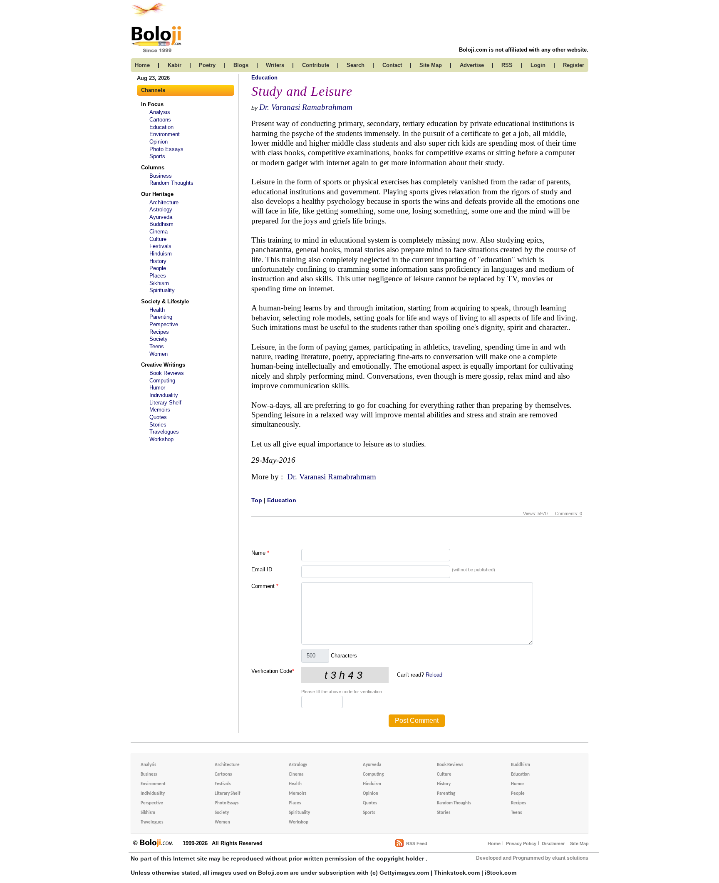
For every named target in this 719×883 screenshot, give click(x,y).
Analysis (159, 112)
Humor (157, 387)
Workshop (161, 439)
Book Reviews (166, 373)
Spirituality (162, 290)
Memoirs (159, 410)
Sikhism (159, 283)
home (142, 65)
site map (430, 65)
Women (158, 354)
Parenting (160, 317)
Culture (157, 239)
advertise (472, 65)
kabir (174, 65)
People (157, 268)
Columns (152, 167)
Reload (434, 675)
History (157, 261)
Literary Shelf (165, 402)
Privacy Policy (521, 843)
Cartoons (160, 120)
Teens (156, 346)
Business (160, 176)
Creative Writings (163, 365)
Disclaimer (553, 843)
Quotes (158, 417)
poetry (207, 65)
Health (157, 310)
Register (573, 65)
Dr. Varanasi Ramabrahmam (305, 107)
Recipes (159, 332)
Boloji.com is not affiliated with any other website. (523, 50)
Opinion (158, 142)
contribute (315, 65)
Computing (162, 380)
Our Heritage (157, 194)
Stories (157, 425)
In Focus (152, 104)
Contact (392, 65)
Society (158, 339)
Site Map (579, 843)
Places (157, 276)
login (538, 65)
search (355, 65)
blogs (240, 65)
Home (494, 843)
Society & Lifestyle (165, 301)
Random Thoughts (171, 183)
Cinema (158, 231)
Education (161, 127)
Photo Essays (166, 149)
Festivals (160, 246)
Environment (164, 134)
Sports (157, 156)
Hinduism (160, 254)
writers (275, 65)
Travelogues (164, 432)
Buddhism (161, 224)
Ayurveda (160, 217)
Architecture (164, 202)
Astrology (160, 209)
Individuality (163, 395)
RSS (507, 65)
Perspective (163, 324)
